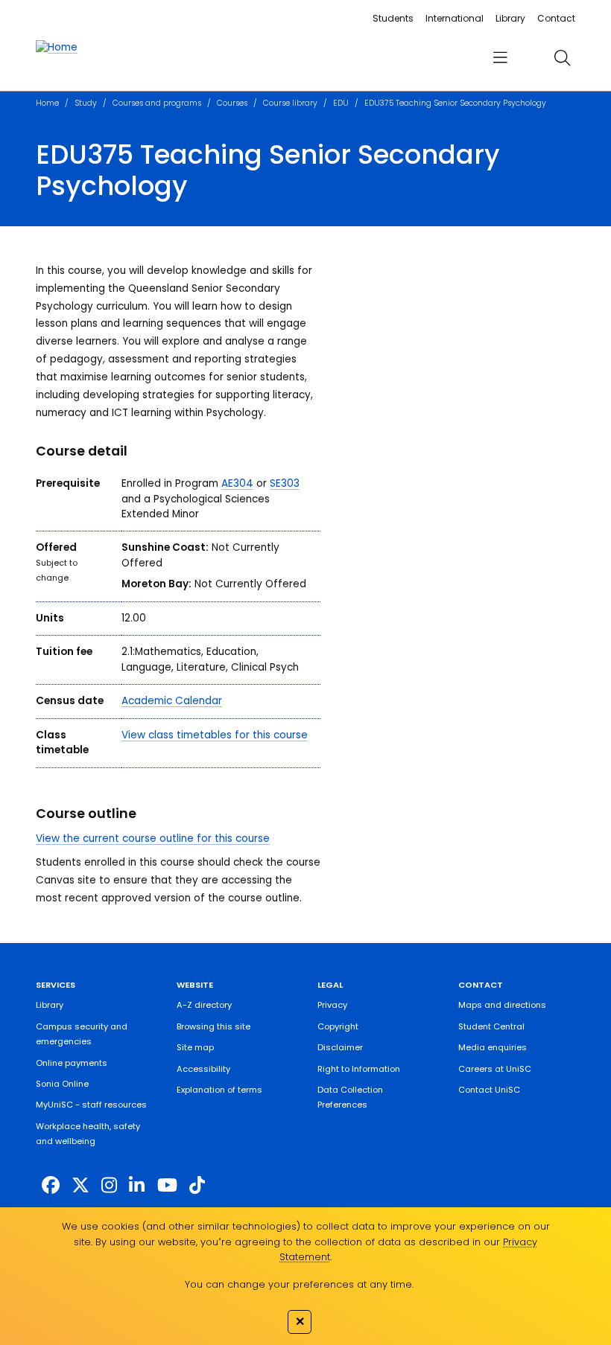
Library (510, 18)
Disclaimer (340, 1047)
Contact (556, 18)
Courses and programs (157, 103)
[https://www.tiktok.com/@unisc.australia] (197, 1185)
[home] (56, 47)
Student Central (491, 1026)
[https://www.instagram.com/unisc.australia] (109, 1185)
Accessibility (203, 1069)
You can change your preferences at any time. (299, 1284)
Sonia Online (62, 1084)
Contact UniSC (489, 1090)
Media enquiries (492, 1047)
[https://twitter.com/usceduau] (80, 1185)
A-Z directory (204, 1005)
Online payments (71, 1063)
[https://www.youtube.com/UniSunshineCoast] (167, 1185)
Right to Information (358, 1069)
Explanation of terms (219, 1090)
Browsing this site (213, 1026)
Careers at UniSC (494, 1069)
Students (393, 18)
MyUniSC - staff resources (91, 1105)
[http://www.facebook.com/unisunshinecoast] (51, 1185)
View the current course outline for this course (153, 838)
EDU (341, 103)
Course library (290, 103)
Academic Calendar (171, 701)
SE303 (285, 483)
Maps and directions (502, 1005)
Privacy (332, 1005)
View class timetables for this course (214, 735)
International (454, 18)
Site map (195, 1047)
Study (86, 103)
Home (47, 103)
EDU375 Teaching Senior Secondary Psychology (455, 103)
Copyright (337, 1026)
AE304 (237, 483)
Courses (232, 103)
